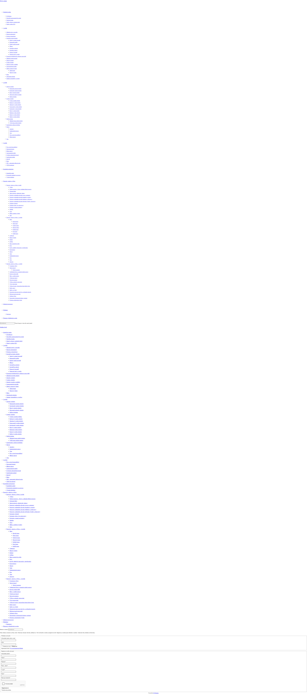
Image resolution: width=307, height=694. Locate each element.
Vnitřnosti (12, 548)
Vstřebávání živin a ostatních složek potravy (21, 587)
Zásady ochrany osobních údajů (14, 341)
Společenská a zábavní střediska (14, 442)
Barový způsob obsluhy (16, 408)
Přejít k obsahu (3, 1)
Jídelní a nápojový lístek (12, 386)
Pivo (11, 572)
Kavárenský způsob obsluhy (17, 406)
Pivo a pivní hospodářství (16, 453)
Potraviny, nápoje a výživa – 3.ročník (15, 578)
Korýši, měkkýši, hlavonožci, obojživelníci (20, 561)
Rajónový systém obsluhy (16, 419)
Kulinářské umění (10, 485)
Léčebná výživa (14, 613)
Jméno (3, 657)
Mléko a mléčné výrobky (16, 524)
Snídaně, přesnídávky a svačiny (14, 397)
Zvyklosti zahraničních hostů (13, 470)
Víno (11, 574)
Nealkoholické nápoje (15, 449)
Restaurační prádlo (14, 358)
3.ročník (5, 460)
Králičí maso (16, 546)
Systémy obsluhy (10, 380)
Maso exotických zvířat (15, 557)
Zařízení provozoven (8, 619)
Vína (11, 451)
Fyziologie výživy (14, 581)
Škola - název (4, 665)
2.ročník (5, 399)
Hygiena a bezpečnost (11, 352)
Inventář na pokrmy (15, 364)
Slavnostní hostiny (11, 464)
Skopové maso (16, 540)
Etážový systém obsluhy (16, 434)
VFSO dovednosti (10, 481)
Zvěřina (11, 555)
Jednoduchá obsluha (11, 395)
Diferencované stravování (16, 611)
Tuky (11, 527)
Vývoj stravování (14, 600)
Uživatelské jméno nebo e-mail (8, 638)
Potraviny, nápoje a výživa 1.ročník (15, 494)
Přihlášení (5, 622)
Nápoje (8, 444)
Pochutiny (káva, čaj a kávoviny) (18, 516)
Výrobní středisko (10, 490)
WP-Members (156, 693)
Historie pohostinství (11, 349)
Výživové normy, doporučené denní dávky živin (22, 602)
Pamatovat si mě (7, 646)
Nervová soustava (14, 596)
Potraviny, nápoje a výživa (9, 492)
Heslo (2, 642)
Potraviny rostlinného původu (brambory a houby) (22, 507)
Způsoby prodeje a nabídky (13, 382)
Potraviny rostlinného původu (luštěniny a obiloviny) (23, 509)
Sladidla (12, 520)
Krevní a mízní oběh (15, 589)
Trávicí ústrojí (13, 583)
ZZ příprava (9, 334)
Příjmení (3, 661)
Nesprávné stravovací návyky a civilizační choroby (22, 609)
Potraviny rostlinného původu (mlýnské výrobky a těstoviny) (25, 511)
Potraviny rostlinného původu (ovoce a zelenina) (22, 505)
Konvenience (13, 563)
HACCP (8, 475)
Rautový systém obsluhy (16, 431)
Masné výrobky (13, 550)
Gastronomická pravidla (12, 384)
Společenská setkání (11, 473)
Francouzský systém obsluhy (17, 423)
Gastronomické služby (12, 468)
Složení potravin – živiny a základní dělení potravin (22, 498)
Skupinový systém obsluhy (16, 421)
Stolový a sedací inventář (16, 356)
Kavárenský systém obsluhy (17, 425)
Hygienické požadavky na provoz (14, 488)
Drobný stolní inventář (15, 360)
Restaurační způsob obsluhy (17, 403)
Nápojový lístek (14, 390)
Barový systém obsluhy (15, 427)
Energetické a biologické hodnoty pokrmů (20, 615)
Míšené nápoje (13, 455)
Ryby (11, 559)
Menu (7, 393)
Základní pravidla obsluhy (13, 375)
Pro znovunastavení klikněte (16, 648)
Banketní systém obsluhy (16, 429)
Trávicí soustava (17, 585)
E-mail (3, 669)
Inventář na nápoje (14, 367)
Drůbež (11, 552)
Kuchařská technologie (9, 483)
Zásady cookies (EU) (11, 343)
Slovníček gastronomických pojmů (15, 336)
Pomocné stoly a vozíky (16, 371)
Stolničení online (7, 332)
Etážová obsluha (14, 412)
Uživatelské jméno (5, 653)
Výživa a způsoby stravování (17, 598)
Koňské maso (16, 542)
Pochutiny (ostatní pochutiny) (17, 518)
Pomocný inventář (14, 369)
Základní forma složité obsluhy (17, 438)
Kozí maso (15, 544)
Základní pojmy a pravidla (13, 347)
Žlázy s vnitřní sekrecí (15, 591)
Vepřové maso (16, 537)
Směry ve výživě (14, 606)
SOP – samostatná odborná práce (14, 479)
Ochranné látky (13, 501)
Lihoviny (12, 576)
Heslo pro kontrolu (5, 677)
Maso (11, 531)
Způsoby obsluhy (10, 377)
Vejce (11, 522)
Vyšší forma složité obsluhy (16, 440)
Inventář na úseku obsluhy (13, 354)
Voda (11, 568)
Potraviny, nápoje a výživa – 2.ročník (15, 529)
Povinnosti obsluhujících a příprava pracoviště (18, 373)
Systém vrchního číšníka (16, 416)
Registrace (9, 624)
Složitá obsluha (10, 436)
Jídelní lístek (13, 388)
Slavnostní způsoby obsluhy (17, 410)
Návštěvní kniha (10, 339)
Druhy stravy (13, 604)
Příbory (11, 362)
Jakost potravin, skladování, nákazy (19, 503)
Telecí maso (16, 535)
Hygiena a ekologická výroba (17, 617)
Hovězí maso (16, 533)
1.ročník (5, 345)
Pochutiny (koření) (14, 514)
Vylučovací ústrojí (14, 594)
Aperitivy (12, 447)
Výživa (11, 496)
